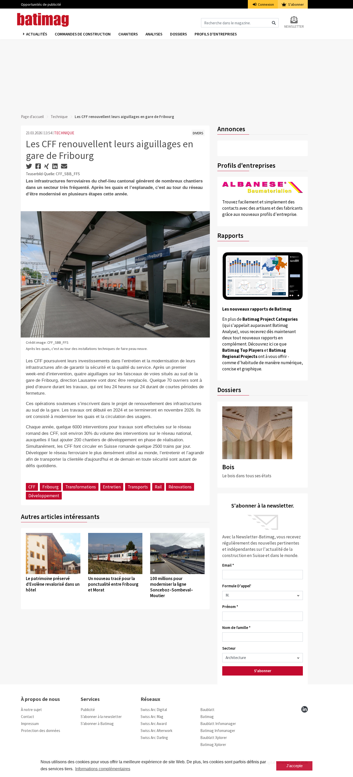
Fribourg (50, 487)
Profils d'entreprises (216, 34)
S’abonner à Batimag (97, 723)
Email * (228, 565)
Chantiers (128, 34)
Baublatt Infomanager (218, 723)
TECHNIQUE (64, 132)
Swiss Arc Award (154, 723)
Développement (43, 496)
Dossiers (178, 34)
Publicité (88, 709)
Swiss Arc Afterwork (156, 730)
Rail (158, 487)
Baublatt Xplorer (213, 737)
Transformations (80, 487)
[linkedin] (304, 709)
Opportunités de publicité (41, 4)
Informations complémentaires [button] (102, 769)
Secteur (229, 648)
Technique (59, 116)
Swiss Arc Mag (152, 716)
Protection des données (40, 730)
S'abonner (295, 4)
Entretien (112, 487)
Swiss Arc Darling (154, 737)
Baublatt (207, 709)
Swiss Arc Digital (154, 709)
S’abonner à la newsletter (101, 716)
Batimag (207, 716)
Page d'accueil (32, 116)
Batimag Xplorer (213, 744)
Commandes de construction (83, 34)
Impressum (30, 723)
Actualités (36, 34)
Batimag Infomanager (217, 730)
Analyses (153, 34)
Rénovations (179, 487)
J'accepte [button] (294, 766)
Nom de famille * (236, 627)
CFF (31, 487)
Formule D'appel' (236, 585)
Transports (138, 487)
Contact (27, 716)
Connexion (265, 4)
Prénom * (230, 606)
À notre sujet (31, 709)
